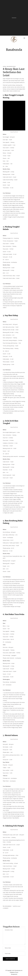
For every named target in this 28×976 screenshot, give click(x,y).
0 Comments (5, 908)
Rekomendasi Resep (11, 66)
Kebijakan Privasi (14, 972)
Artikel (4, 66)
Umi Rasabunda (7, 906)
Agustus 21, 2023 (16, 906)
